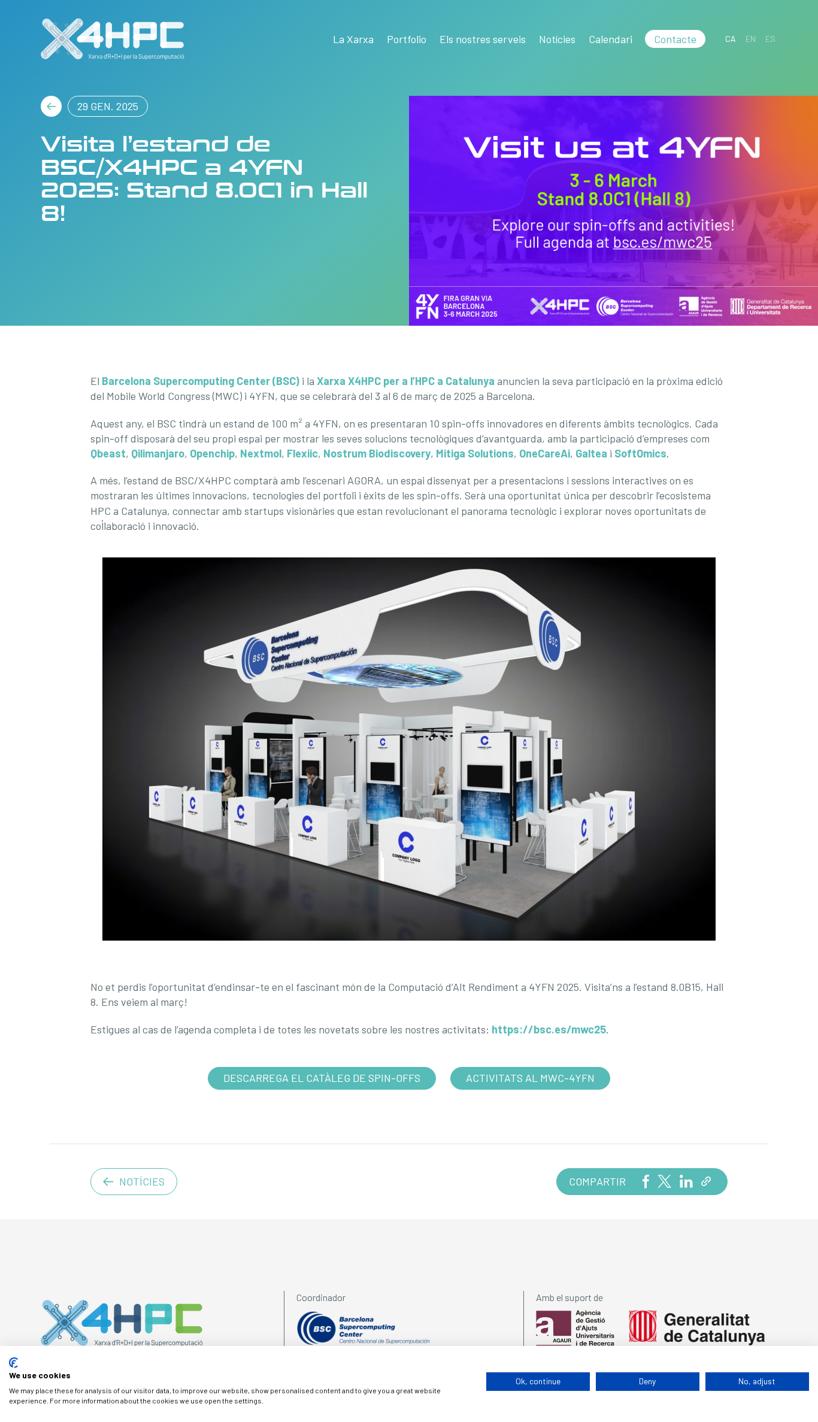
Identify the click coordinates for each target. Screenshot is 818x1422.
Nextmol (260, 453)
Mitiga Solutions (475, 453)
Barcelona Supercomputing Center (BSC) (200, 380)
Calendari (610, 39)
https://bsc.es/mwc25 (549, 1029)
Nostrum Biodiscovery (377, 453)
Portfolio (406, 39)
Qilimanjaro (157, 453)
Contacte (675, 39)
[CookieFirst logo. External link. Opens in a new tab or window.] (13, 1362)
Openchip (212, 453)
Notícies (557, 39)
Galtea (591, 453)
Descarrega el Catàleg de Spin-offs (321, 1077)
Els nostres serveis (483, 39)
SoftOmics (640, 453)
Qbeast (108, 453)
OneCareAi (544, 453)
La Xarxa (353, 39)
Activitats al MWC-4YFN (530, 1077)
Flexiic (302, 453)
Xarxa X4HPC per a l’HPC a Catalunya (406, 380)
